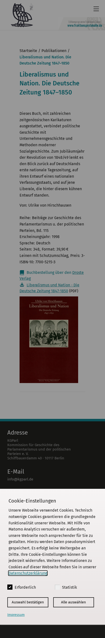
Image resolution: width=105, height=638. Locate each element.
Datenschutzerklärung (28, 573)
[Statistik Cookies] (57, 587)
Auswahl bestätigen (28, 602)
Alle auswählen (73, 602)
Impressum (16, 615)
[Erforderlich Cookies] (9, 587)
